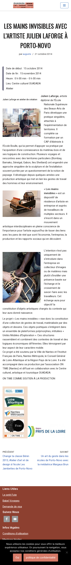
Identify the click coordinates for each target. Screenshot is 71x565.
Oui (17, 557)
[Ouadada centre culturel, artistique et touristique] (23, 5)
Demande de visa (12, 506)
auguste (27, 54)
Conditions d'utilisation (15, 533)
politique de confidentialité (40, 557)
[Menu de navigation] (64, 5)
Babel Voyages (11, 500)
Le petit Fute (10, 494)
